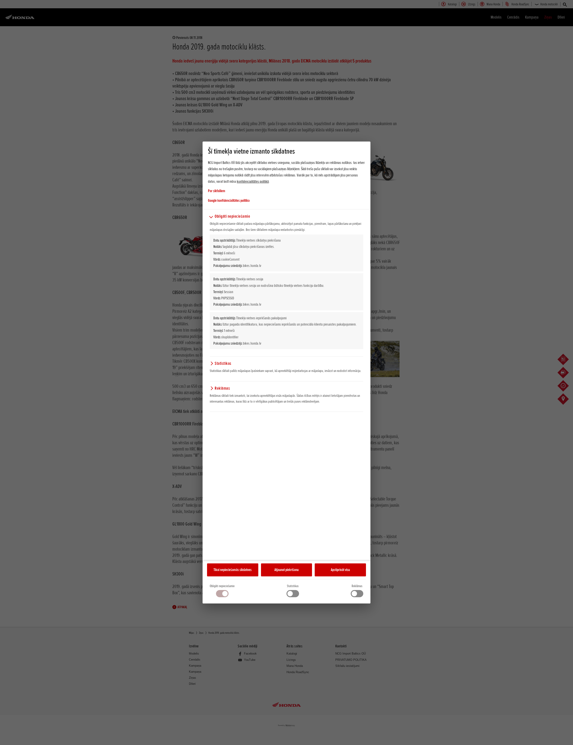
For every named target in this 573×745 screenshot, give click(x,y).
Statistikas (293, 586)
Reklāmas (357, 586)
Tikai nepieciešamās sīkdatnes (233, 569)
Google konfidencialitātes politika (229, 200)
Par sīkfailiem (216, 190)
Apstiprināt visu (340, 569)
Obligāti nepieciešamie (222, 586)
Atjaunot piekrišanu (286, 569)
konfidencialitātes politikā (253, 181)
